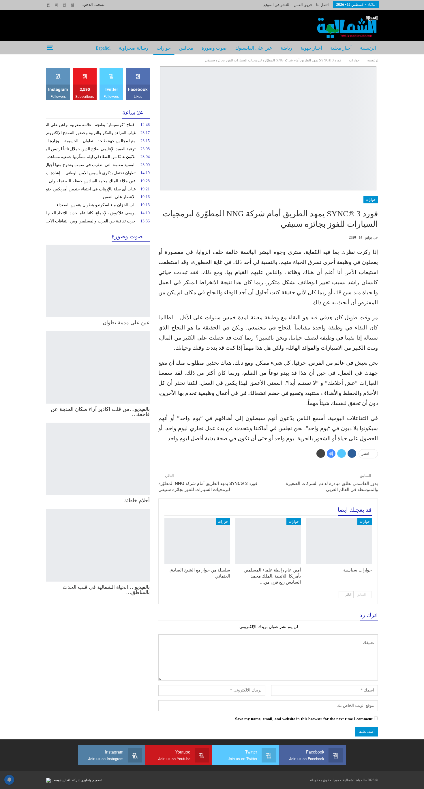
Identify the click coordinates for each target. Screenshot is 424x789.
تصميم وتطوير (91, 780)
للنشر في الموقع (276, 5)
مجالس (186, 48)
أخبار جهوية (311, 48)
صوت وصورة (214, 48)
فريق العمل (303, 5)
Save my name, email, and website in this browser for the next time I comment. (303, 719)
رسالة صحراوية (133, 48)
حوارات (164, 48)
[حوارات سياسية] (339, 541)
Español (103, 48)
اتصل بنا (322, 5)
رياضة (286, 48)
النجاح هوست (61, 780)
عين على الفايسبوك (253, 48)
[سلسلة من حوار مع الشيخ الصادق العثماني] (197, 541)
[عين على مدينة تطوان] (98, 281)
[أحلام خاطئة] (98, 459)
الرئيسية (368, 48)
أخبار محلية (341, 48)
